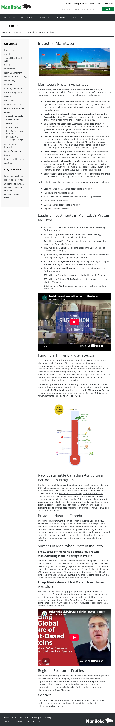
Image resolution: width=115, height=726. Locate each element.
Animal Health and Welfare (13, 59)
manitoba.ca (7, 32)
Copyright (36, 717)
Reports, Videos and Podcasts (14, 132)
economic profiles (57, 675)
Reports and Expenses (14, 159)
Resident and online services (18, 17)
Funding (8, 84)
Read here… (85, 577)
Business (45, 17)
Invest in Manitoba (46, 32)
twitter (85, 507)
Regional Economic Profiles (56, 208)
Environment (10, 68)
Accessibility (10, 717)
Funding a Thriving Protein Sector (59, 192)
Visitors (77, 17)
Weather (8, 163)
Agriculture (20, 32)
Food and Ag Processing (15, 76)
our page (63, 504)
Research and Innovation (10, 145)
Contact (7, 155)
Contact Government (105, 3)
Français (83, 3)
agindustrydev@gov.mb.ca (50, 706)
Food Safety (9, 80)
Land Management (13, 92)
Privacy (48, 717)
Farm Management (13, 72)
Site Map (91, 3)
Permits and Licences (14, 108)
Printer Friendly (72, 3)
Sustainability (12, 123)
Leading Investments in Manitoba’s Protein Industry (68, 188)
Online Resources (12, 151)
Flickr (40, 721)
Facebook (18, 721)
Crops (7, 64)
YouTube (30, 721)
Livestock (8, 96)
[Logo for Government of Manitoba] (16, 8)
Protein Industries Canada (56, 200)
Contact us (43, 384)
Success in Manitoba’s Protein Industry (62, 204)
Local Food (9, 100)
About (7, 54)
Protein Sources (12, 119)
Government (61, 17)
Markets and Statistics (14, 104)
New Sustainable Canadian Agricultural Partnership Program (72, 196)
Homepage (9, 50)
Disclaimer (24, 717)
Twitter (7, 721)
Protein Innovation (14, 127)
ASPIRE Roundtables (89, 371)
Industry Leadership (13, 88)
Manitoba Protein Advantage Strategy (55, 363)
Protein (31, 32)
